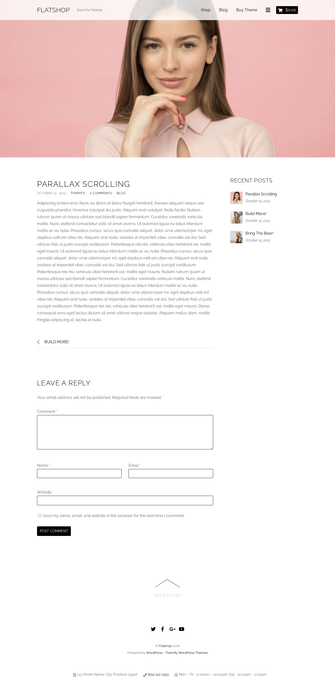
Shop (205, 10)
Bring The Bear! (259, 233)
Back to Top (167, 595)
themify (78, 193)
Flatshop (165, 646)
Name (43, 465)
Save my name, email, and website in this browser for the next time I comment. (113, 515)
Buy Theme (246, 10)
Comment (47, 411)
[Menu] (269, 10)
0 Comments (101, 193)
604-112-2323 (158, 674)
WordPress (154, 653)
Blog (223, 10)
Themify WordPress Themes (186, 653)
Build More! (56, 342)
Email (135, 465)
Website (44, 492)
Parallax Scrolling (83, 184)
